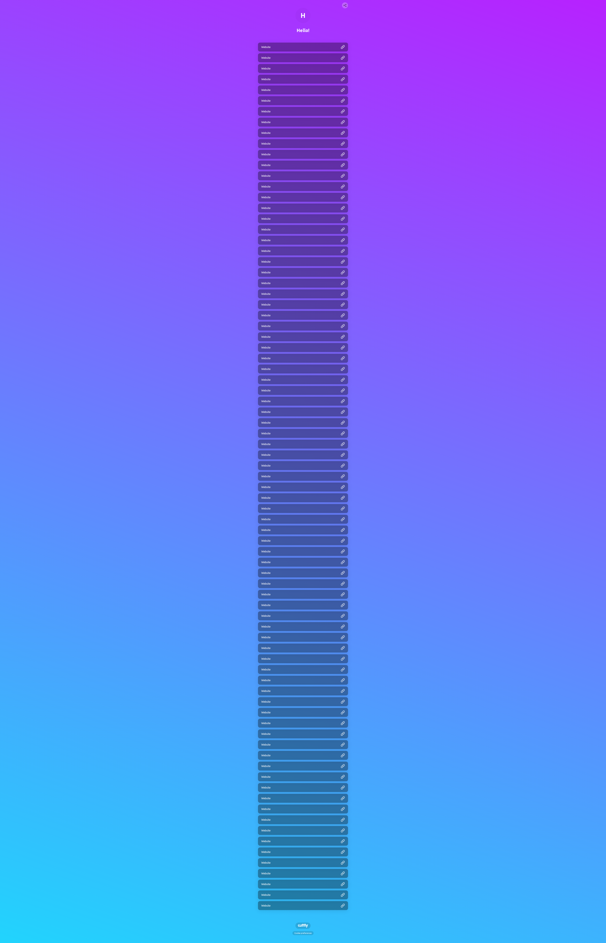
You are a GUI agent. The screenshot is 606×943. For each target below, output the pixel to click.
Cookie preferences (303, 933)
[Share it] (345, 5)
